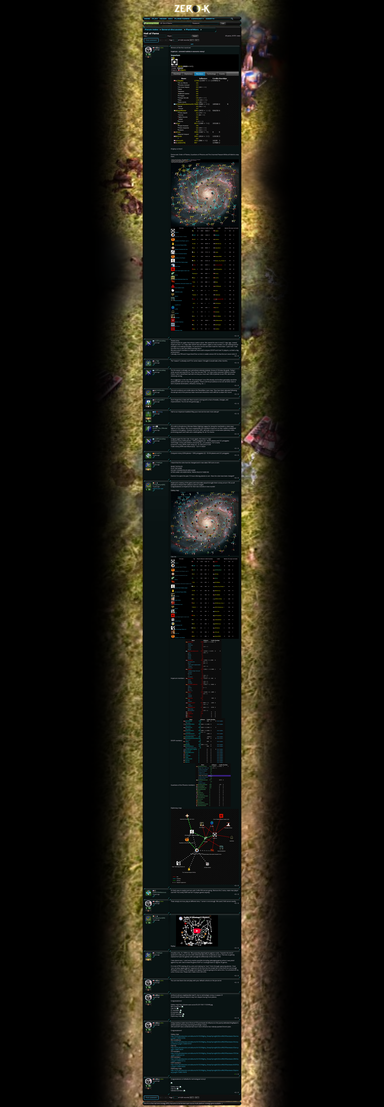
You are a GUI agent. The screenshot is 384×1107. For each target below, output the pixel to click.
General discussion (172, 29)
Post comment (151, 40)
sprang (160, 412)
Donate (210, 18)
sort (192, 44)
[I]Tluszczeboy (161, 341)
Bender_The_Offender (160, 428)
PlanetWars (181, 18)
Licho (161, 48)
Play (155, 18)
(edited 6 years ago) (158, 488)
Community (197, 18)
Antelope (159, 463)
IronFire (158, 453)
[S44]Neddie (160, 390)
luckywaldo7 (160, 400)
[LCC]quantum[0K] (159, 485)
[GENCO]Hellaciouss (159, 892)
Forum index (151, 29)
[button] (223, 23)
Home (147, 18)
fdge (157, 361)
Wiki (170, 18)
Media (163, 18)
